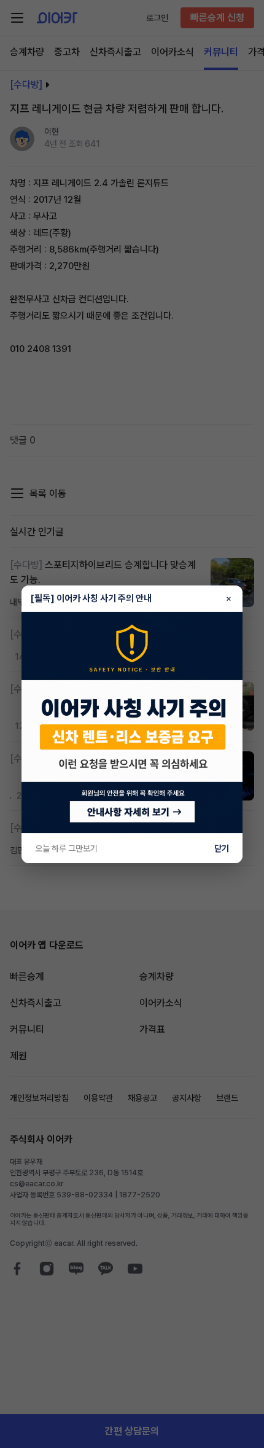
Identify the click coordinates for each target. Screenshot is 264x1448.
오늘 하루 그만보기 (66, 848)
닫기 (221, 848)
